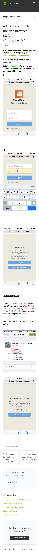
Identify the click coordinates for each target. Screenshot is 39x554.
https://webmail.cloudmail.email (16, 55)
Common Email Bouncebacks (13, 507)
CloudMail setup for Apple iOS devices (29, 458)
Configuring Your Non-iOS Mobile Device (17, 500)
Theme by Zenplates (28, 549)
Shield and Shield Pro (10, 515)
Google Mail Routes (10, 511)
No (16, 482)
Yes (9, 482)
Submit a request (19, 538)
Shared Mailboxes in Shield (12, 503)
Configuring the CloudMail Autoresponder (8, 459)
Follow (6, 45)
